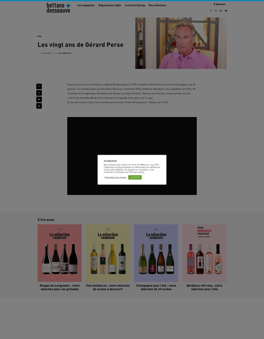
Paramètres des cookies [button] (115, 177)
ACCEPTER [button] (135, 177)
